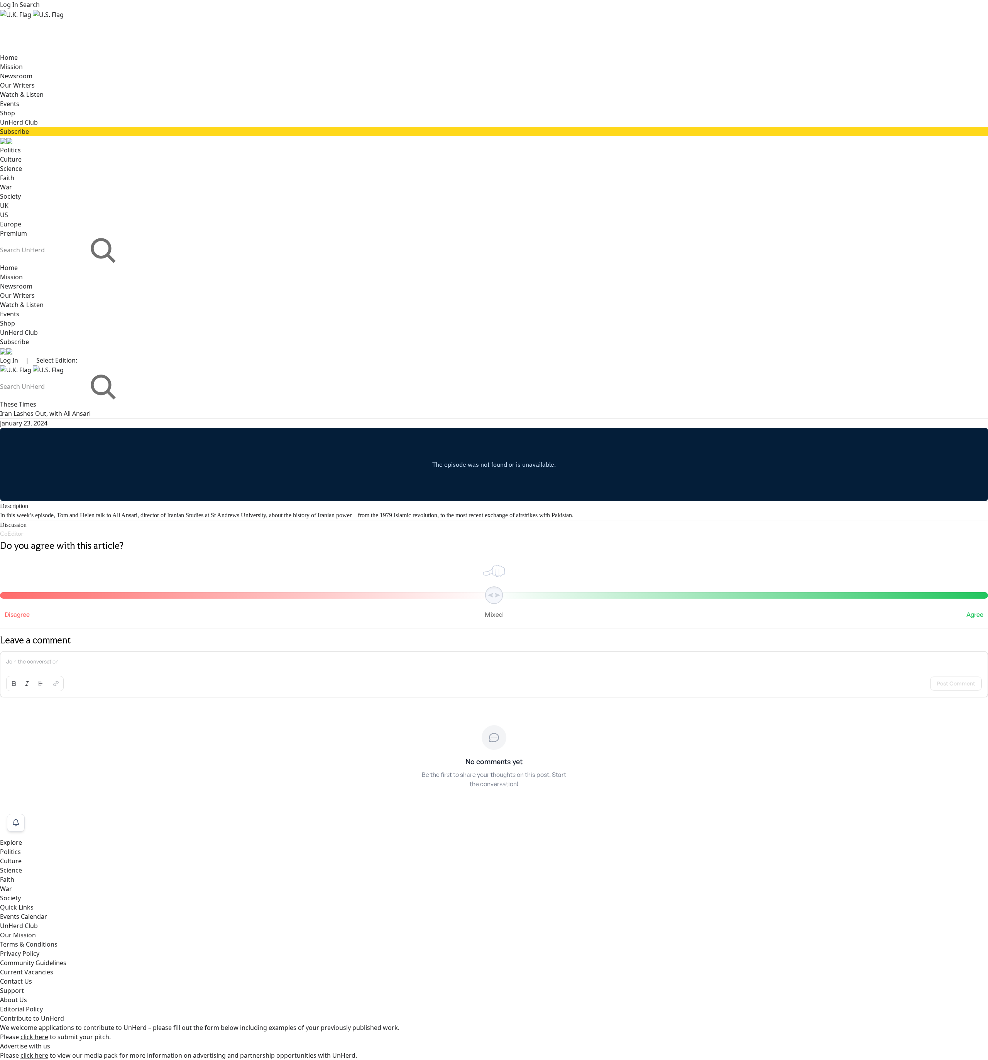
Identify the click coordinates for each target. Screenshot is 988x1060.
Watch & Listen (22, 94)
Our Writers (17, 85)
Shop (7, 113)
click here (34, 1037)
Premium (13, 233)
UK (4, 205)
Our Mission (18, 935)
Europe (10, 224)
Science (11, 168)
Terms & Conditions (29, 944)
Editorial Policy (21, 1009)
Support (12, 990)
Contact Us (16, 981)
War (6, 187)
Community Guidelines (33, 963)
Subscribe (14, 131)
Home (9, 57)
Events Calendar (23, 916)
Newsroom (16, 76)
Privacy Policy (19, 953)
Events (9, 104)
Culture (11, 159)
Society (10, 196)
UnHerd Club (19, 122)
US (4, 215)
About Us (13, 1000)
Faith (7, 178)
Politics (10, 150)
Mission (11, 66)
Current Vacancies (26, 972)
